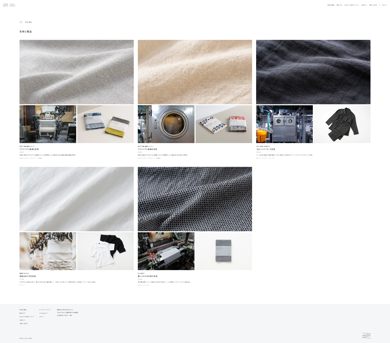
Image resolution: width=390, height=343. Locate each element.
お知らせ (364, 5)
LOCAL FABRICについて (351, 5)
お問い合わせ (373, 5)
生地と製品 (330, 5)
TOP (21, 22)
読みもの (339, 5)
